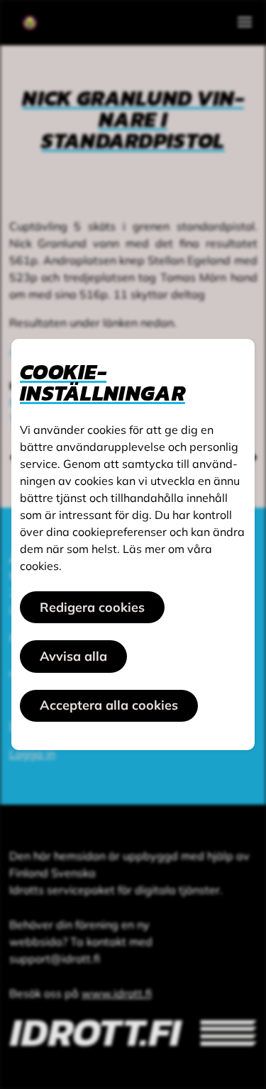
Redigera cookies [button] (92, 607)
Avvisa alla (73, 656)
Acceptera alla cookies (109, 705)
